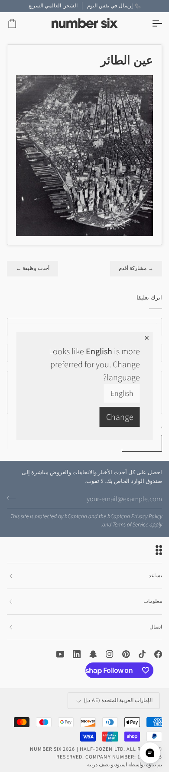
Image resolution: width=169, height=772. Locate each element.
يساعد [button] (155, 575)
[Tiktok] (142, 654)
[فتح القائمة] (149, 23)
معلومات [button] (152, 601)
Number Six (46, 749)
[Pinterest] (126, 654)
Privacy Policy (146, 516)
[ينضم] (14, 498)
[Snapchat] (93, 654)
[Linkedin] (77, 654)
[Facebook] (158, 654)
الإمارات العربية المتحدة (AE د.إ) (118, 700)
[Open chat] (150, 752)
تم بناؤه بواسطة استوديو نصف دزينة (124, 765)
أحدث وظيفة (32, 268)
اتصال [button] (156, 627)
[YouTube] (60, 654)
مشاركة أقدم (136, 268)
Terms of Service (130, 525)
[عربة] (20, 23)
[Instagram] (110, 654)
